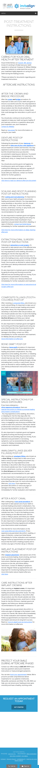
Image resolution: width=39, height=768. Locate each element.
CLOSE (3, 373)
